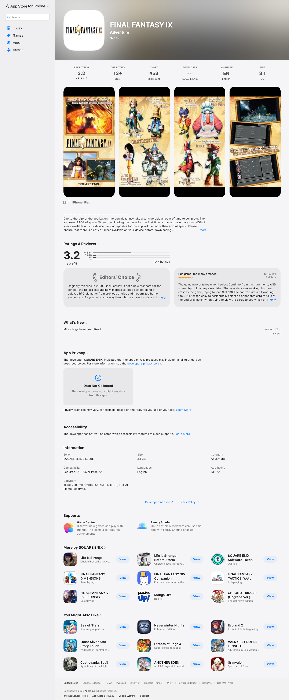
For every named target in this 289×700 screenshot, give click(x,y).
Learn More (183, 409)
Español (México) (92, 683)
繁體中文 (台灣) (225, 683)
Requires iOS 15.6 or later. (80, 471)
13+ (213, 471)
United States (70, 683)
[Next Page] (285, 142)
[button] (27, 28)
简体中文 (135, 683)
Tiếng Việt (207, 683)
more (203, 230)
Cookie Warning (127, 696)
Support (144, 696)
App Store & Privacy (103, 696)
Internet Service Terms (75, 696)
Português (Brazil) (187, 683)
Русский (121, 683)
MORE (162, 297)
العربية (109, 683)
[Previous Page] (59, 142)
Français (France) (153, 683)
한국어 (170, 683)
